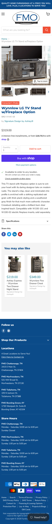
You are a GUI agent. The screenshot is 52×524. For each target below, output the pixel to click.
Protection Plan (9, 506)
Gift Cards (26, 509)
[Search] (47, 30)
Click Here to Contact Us (12, 357)
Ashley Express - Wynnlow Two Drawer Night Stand (14, 285)
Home (4, 39)
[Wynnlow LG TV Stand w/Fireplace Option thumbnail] (7, 91)
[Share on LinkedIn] (14, 234)
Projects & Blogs (39, 506)
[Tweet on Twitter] (9, 234)
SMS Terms (27, 500)
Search (12, 497)
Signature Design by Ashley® (18, 121)
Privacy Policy (41, 497)
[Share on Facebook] (3, 234)
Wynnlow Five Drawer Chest (36, 282)
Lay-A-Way (24, 506)
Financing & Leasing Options (30, 503)
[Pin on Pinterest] (20, 234)
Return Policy (40, 500)
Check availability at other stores (17, 179)
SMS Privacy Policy (11, 500)
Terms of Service (25, 497)
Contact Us (11, 503)
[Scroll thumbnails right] (48, 92)
